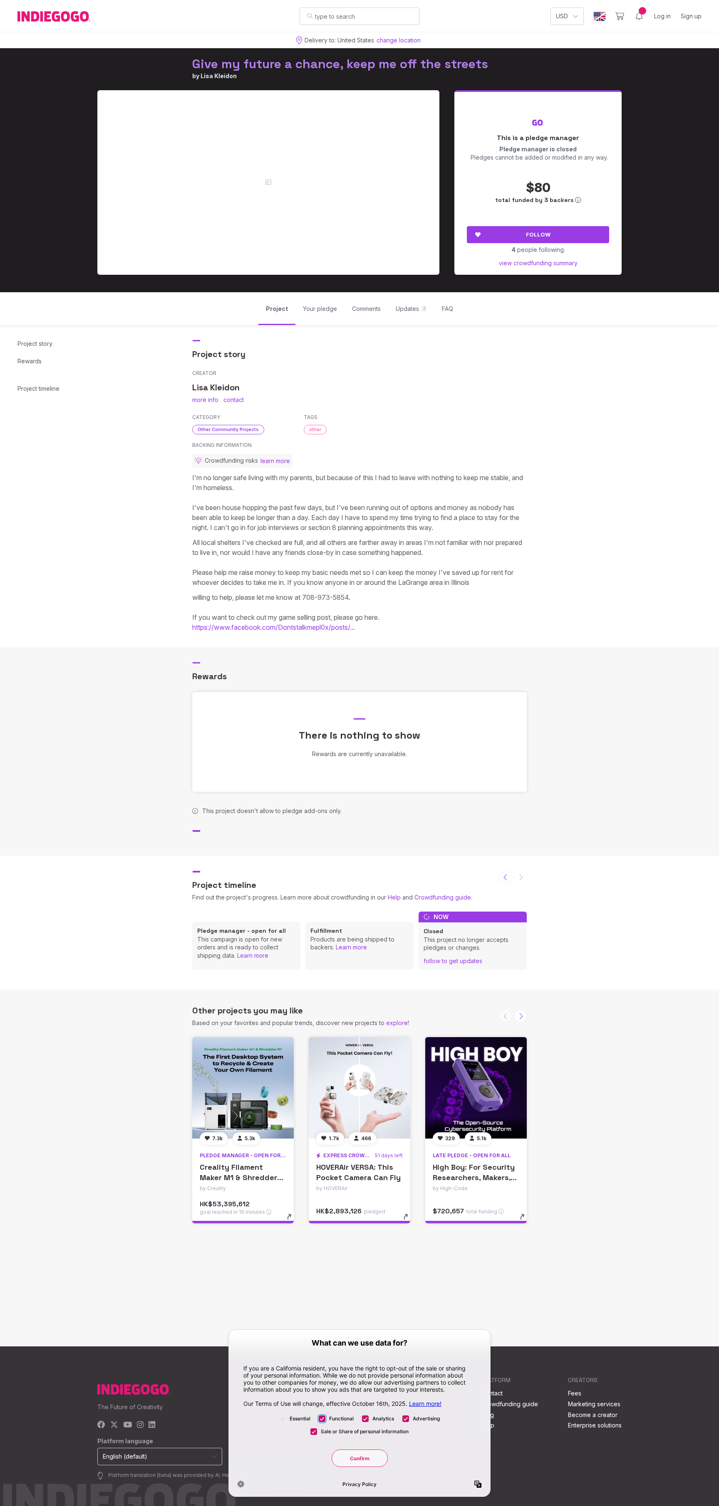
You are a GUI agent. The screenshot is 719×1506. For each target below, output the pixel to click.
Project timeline (38, 388)
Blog (487, 1414)
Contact (492, 1393)
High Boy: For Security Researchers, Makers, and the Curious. (474, 1177)
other (315, 429)
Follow (538, 234)
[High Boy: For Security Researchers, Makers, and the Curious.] (476, 1088)
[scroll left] (505, 877)
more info (205, 399)
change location (399, 40)
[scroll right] (520, 1016)
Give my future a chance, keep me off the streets (340, 64)
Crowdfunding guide (442, 897)
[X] (114, 1425)
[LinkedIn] (152, 1425)
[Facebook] (101, 1425)
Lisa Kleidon (219, 75)
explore (397, 1022)
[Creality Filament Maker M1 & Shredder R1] (243, 1088)
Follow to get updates (453, 960)
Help (394, 897)
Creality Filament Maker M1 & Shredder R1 (238, 1177)
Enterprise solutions (595, 1425)
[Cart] (619, 16)
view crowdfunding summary (538, 262)
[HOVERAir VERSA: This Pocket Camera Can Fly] (359, 1088)
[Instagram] (140, 1425)
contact (233, 399)
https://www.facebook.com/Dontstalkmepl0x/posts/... (273, 627)
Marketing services (594, 1403)
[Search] (310, 15)
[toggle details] (293, 1221)
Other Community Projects (228, 429)
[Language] (599, 16)
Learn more (252, 955)
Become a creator (592, 1414)
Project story (34, 343)
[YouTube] (127, 1425)
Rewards (29, 361)
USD (562, 16)
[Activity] (639, 16)
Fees (574, 1393)
